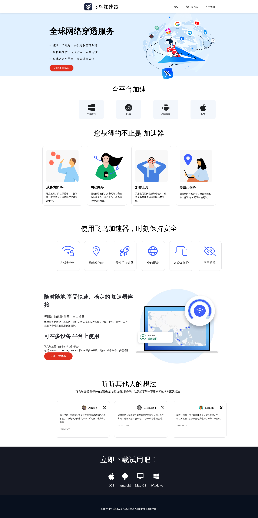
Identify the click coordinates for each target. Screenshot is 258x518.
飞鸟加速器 (128, 508)
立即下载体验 (58, 356)
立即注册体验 (61, 68)
